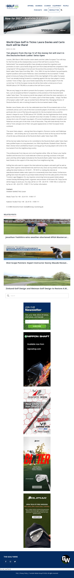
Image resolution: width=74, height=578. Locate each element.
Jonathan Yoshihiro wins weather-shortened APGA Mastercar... (37, 237)
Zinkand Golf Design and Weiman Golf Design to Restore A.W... (37, 288)
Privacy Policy (24, 573)
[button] (61, 10)
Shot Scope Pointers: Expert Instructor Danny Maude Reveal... (37, 262)
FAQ (17, 573)
